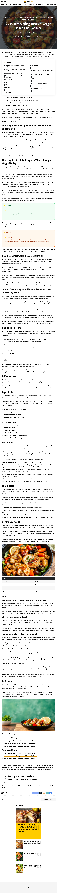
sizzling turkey (11, 734)
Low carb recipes (50, 765)
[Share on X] (27, 33)
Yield (6, 82)
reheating (47, 499)
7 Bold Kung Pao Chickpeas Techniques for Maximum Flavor (19, 741)
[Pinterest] (28, 887)
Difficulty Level (8, 84)
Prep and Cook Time (9, 79)
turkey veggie (16, 769)
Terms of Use (18, 785)
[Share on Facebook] (25, 33)
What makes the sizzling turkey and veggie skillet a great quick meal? (42, 71)
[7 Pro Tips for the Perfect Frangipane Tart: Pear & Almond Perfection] (28, 815)
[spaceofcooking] (28, 1)
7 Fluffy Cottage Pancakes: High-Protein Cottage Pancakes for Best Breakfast (32, 843)
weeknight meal (41, 769)
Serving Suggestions (35, 65)
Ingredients (7, 87)
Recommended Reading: (37, 88)
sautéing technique (40, 767)
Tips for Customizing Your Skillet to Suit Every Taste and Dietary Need (15, 76)
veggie (29, 769)
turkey (12, 769)
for (23, 765)
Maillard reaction (36, 184)
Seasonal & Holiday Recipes (27, 824)
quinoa (52, 317)
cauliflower (13, 535)
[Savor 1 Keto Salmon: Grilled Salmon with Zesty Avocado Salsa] (19, 856)
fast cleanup (20, 765)
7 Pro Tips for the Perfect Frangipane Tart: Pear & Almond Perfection (28, 829)
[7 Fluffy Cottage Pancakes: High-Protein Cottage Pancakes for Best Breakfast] (19, 844)
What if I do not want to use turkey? (40, 83)
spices (6, 150)
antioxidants (7, 271)
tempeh (4, 306)
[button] (2, 1)
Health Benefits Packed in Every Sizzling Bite (14, 73)
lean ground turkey (42, 765)
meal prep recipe (13, 767)
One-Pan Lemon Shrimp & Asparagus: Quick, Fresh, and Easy (19, 746)
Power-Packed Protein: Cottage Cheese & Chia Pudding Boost (20, 743)
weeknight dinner (34, 769)
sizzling (51, 767)
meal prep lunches (5, 767)
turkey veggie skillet (23, 769)
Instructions (7, 89)
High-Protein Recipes (28, 20)
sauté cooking (33, 767)
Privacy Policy (41, 785)
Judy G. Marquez (18, 36)
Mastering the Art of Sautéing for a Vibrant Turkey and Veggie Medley (15, 70)
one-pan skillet (27, 767)
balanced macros (13, 765)
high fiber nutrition (34, 765)
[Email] (30, 33)
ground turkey (27, 765)
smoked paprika (5, 769)
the (9, 769)
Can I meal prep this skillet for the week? (41, 81)
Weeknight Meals (48, 769)
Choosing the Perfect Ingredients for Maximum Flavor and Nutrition (15, 66)
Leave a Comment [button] (49, 799)
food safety (30, 347)
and (9, 765)
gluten (52, 285)
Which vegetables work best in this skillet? (41, 74)
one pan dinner (20, 767)
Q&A (32, 68)
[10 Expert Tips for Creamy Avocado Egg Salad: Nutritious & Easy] (19, 868)
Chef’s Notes (8, 92)
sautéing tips (46, 767)
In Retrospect (33, 86)
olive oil (30, 155)
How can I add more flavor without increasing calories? (41, 77)
